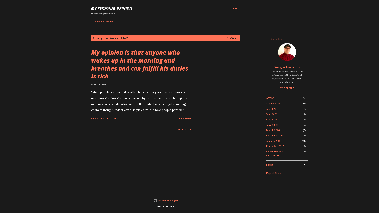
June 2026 (271, 114)
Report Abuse (273, 173)
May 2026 (271, 119)
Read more (185, 118)
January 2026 (273, 140)
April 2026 (272, 124)
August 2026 (273, 103)
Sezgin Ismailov (287, 67)
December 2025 (275, 146)
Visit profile (287, 88)
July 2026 (271, 108)
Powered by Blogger (167, 200)
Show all (233, 38)
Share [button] (94, 118)
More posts (184, 129)
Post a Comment (110, 118)
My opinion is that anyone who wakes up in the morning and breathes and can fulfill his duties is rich (139, 64)
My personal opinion (111, 8)
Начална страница (103, 21)
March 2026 (273, 130)
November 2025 (275, 151)
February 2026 (274, 135)
